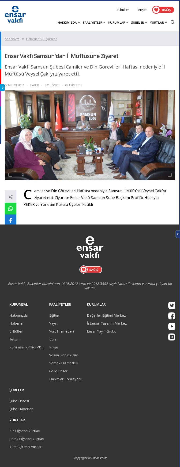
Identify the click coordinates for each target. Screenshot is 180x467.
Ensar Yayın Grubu (101, 331)
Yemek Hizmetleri (63, 363)
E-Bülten (16, 331)
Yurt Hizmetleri (61, 331)
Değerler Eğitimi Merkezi (107, 315)
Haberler (16, 323)
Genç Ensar (58, 371)
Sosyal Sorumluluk (63, 355)
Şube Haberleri (21, 408)
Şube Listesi (19, 400)
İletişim (142, 9)
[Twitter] (171, 305)
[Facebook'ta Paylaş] (10, 220)
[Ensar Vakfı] (15, 21)
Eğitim (54, 315)
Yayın (53, 323)
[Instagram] (171, 336)
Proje (53, 347)
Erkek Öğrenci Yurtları (26, 438)
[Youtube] (171, 326)
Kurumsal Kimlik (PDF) (27, 347)
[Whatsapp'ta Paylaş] (10, 208)
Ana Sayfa (12, 39)
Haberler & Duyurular (41, 39)
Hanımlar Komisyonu (65, 378)
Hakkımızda (18, 315)
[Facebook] (171, 315)
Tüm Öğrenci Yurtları (25, 446)
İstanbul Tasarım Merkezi (107, 323)
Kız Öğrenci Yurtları (24, 430)
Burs (53, 339)
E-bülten (123, 9)
